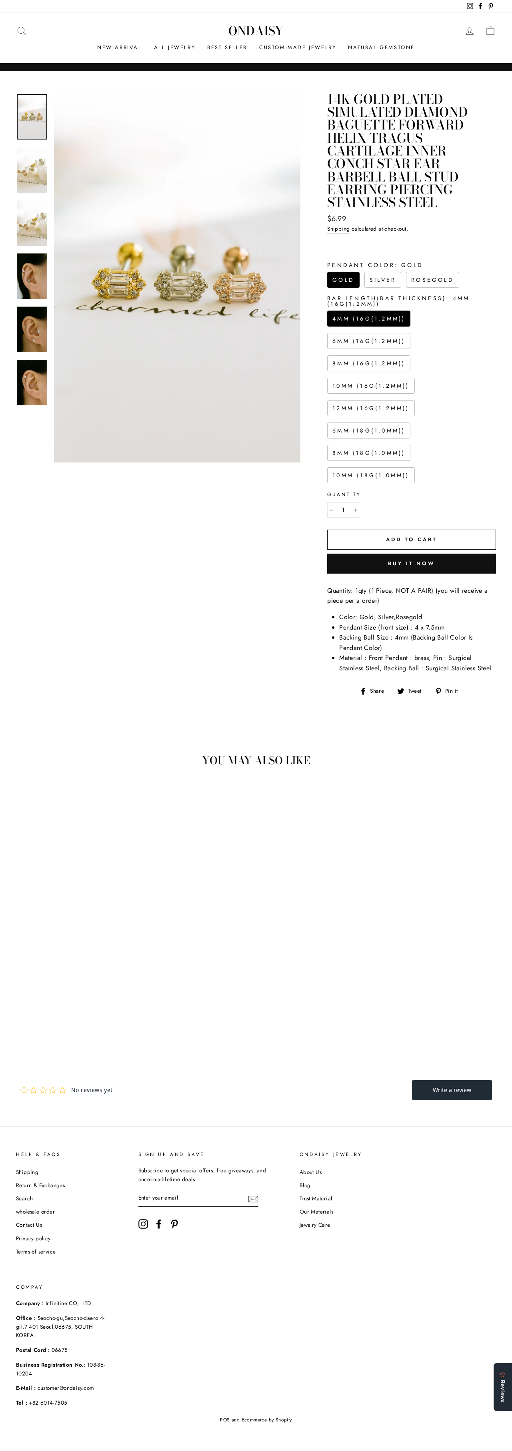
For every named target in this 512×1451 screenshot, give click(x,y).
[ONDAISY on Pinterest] (174, 1224)
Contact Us (29, 1225)
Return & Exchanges (40, 1185)
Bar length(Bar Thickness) (398, 301)
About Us (311, 1172)
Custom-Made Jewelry (297, 47)
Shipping (338, 229)
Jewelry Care (315, 1225)
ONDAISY (256, 31)
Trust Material (316, 1198)
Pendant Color (375, 265)
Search (24, 1198)
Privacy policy (33, 1238)
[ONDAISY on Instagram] (143, 1224)
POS (225, 1419)
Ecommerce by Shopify (267, 1419)
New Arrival (119, 47)
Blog (305, 1185)
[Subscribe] (253, 1198)
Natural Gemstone (381, 47)
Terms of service (36, 1252)
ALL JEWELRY (175, 47)
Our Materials (316, 1212)
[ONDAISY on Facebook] (159, 1224)
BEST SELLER (227, 47)
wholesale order (35, 1212)
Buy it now (411, 563)
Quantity (344, 494)
